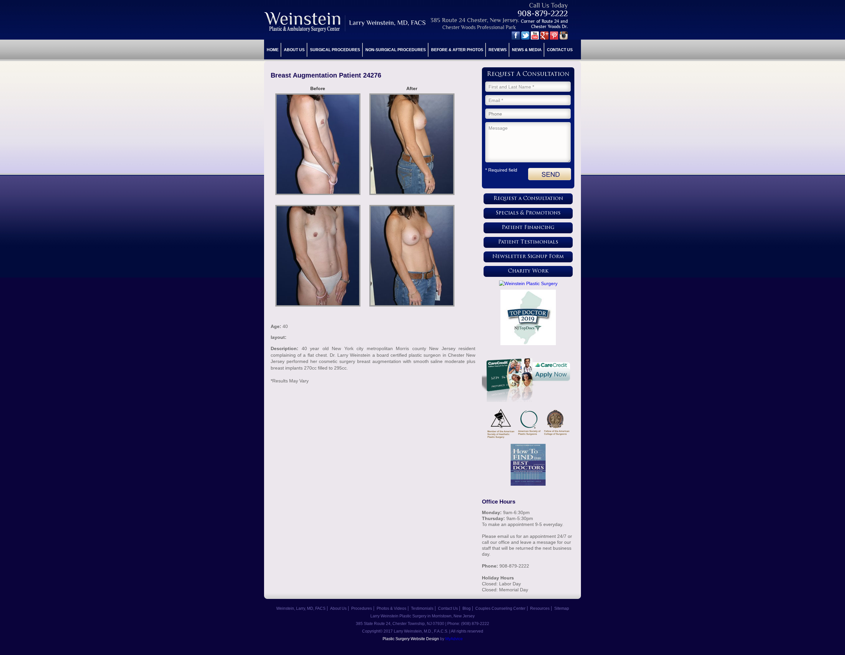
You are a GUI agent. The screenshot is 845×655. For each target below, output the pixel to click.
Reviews (498, 50)
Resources (540, 608)
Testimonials (422, 608)
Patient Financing (528, 227)
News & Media (527, 50)
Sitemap (561, 608)
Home (273, 50)
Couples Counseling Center (500, 608)
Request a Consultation (528, 198)
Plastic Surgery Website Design (411, 639)
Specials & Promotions (528, 213)
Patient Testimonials (528, 242)
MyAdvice (454, 639)
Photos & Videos (391, 608)
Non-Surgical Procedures (395, 50)
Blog (466, 608)
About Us (294, 50)
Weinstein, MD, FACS (345, 22)
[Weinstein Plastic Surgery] (528, 283)
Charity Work (528, 271)
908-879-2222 (543, 13)
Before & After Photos (457, 50)
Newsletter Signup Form (528, 256)
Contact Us (560, 50)
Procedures (361, 608)
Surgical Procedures (335, 50)
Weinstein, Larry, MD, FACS (300, 608)
